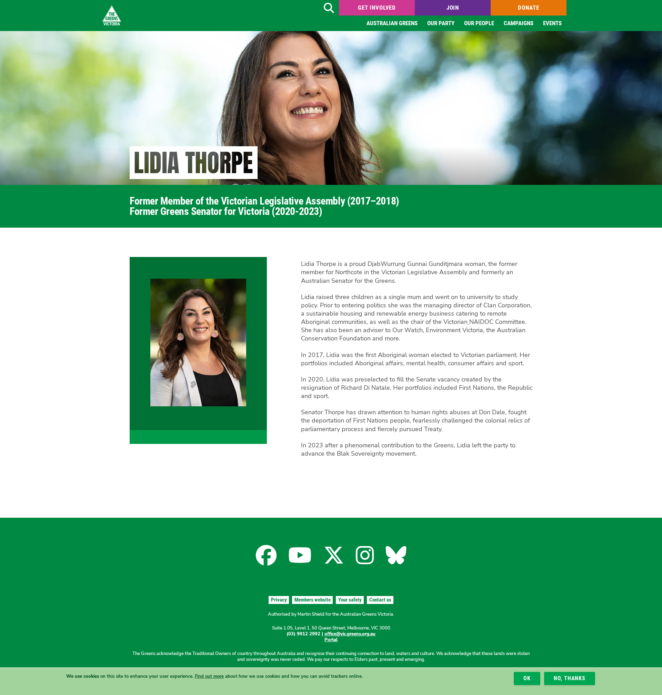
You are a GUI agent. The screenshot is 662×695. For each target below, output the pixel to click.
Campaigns (518, 23)
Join (453, 7)
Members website (312, 600)
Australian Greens (392, 23)
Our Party (440, 23)
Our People (479, 23)
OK (527, 678)
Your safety (350, 600)
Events (552, 23)
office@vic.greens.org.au (349, 634)
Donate (528, 7)
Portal (331, 640)
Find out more (209, 677)
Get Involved (377, 7)
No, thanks (569, 678)
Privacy (279, 600)
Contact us (380, 600)
